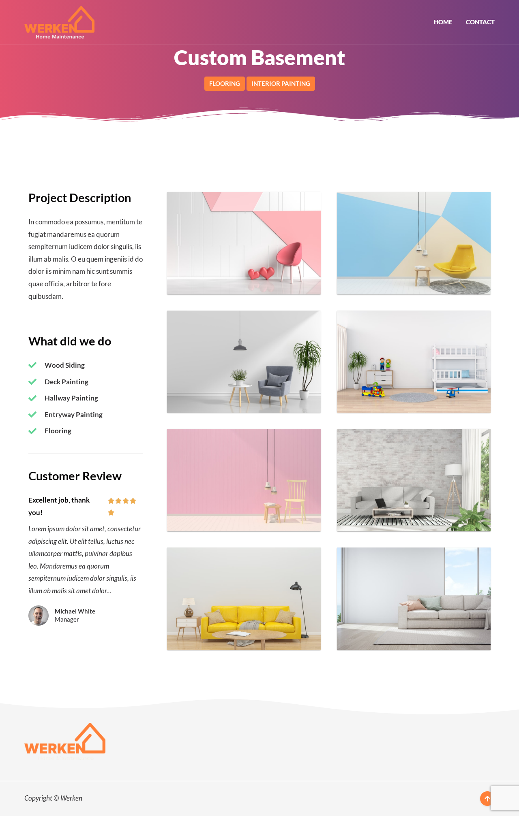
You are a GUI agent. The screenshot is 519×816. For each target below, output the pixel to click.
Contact (480, 22)
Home (443, 22)
